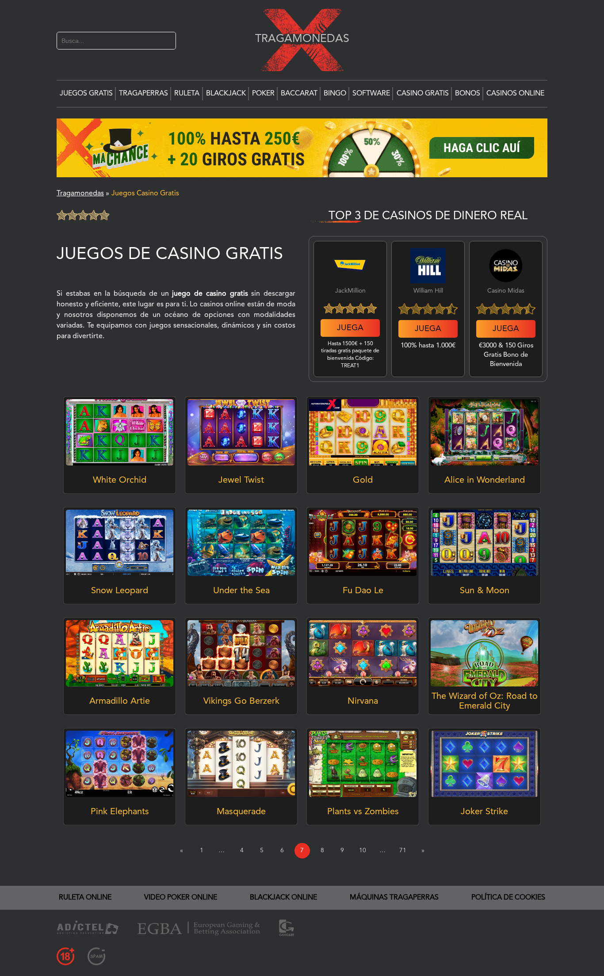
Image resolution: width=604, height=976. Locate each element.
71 (402, 850)
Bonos (467, 93)
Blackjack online (283, 897)
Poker (263, 93)
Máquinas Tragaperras (394, 897)
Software (371, 93)
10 (362, 850)
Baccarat (299, 93)
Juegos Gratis (86, 93)
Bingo (335, 93)
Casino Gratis (423, 93)
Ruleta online (85, 897)
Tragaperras (143, 93)
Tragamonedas (297, 38)
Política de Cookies (508, 897)
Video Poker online (180, 897)
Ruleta (186, 93)
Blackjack (226, 93)
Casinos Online (515, 93)
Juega (350, 328)
